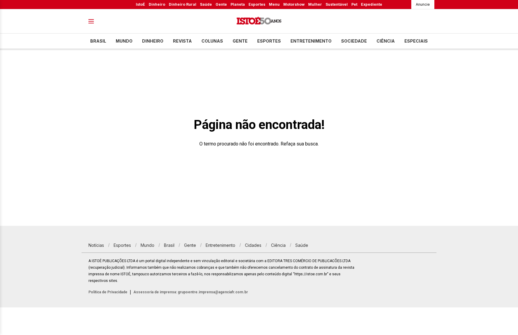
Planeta (238, 4)
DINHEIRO (152, 40)
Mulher (315, 4)
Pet (354, 4)
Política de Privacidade (107, 292)
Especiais (416, 40)
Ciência (386, 40)
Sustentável (337, 4)
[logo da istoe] (259, 21)
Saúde (206, 4)
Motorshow (294, 4)
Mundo (124, 40)
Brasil (98, 40)
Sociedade (354, 40)
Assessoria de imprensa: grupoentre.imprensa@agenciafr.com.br (190, 292)
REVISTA (182, 40)
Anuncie (423, 4)
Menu (274, 4)
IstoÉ (140, 4)
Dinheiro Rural (182, 4)
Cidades (253, 245)
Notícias (96, 245)
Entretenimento (311, 40)
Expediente (371, 4)
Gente (221, 4)
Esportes (257, 4)
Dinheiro (157, 4)
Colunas (212, 40)
